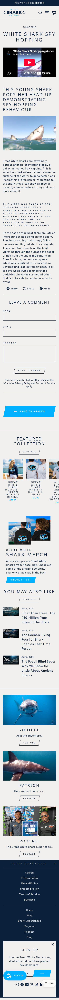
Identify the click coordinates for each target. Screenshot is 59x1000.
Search (29, 872)
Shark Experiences (29, 920)
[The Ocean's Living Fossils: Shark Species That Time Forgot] (11, 633)
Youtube (29, 742)
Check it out (20, 579)
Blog (29, 937)
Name (7, 310)
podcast (29, 854)
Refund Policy (29, 883)
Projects (29, 926)
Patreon (29, 798)
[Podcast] (29, 821)
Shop (29, 915)
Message (10, 343)
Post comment (29, 370)
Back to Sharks (31, 411)
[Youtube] (29, 710)
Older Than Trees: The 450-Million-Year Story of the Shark (38, 617)
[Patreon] (29, 766)
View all (29, 451)
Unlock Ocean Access (29, 863)
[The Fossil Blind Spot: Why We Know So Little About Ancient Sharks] (11, 660)
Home (29, 910)
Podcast (29, 931)
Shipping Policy (29, 888)
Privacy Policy (23, 383)
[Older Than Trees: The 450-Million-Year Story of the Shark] (11, 611)
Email (7, 327)
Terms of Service (45, 383)
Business (29, 899)
